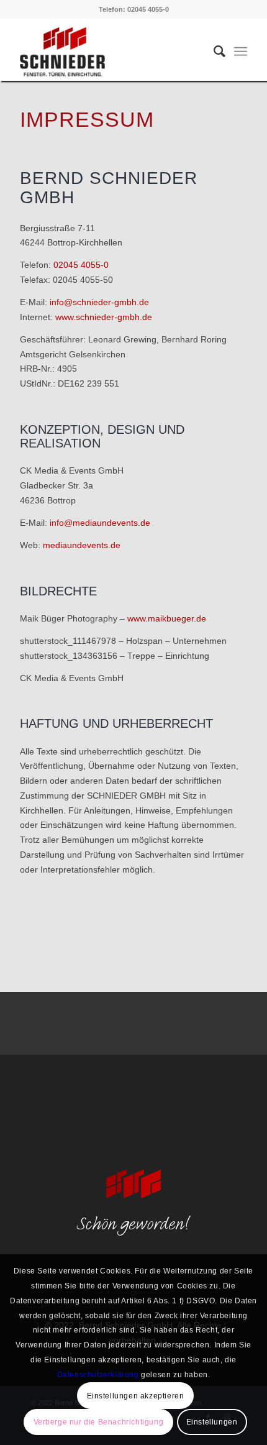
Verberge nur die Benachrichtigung (99, 1422)
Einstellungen (212, 1422)
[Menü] (240, 52)
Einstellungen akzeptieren (135, 1396)
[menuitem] (213, 51)
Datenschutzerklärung (98, 1374)
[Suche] (213, 51)
